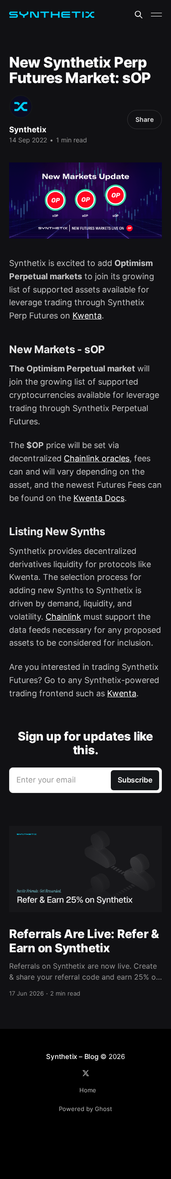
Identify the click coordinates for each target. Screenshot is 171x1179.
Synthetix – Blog (72, 1056)
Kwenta (87, 315)
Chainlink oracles (97, 458)
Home (87, 1090)
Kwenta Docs (98, 498)
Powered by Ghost (85, 1108)
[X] (85, 1073)
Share (144, 119)
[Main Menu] (156, 14)
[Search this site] (138, 14)
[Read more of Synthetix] (20, 106)
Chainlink (63, 616)
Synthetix (28, 129)
